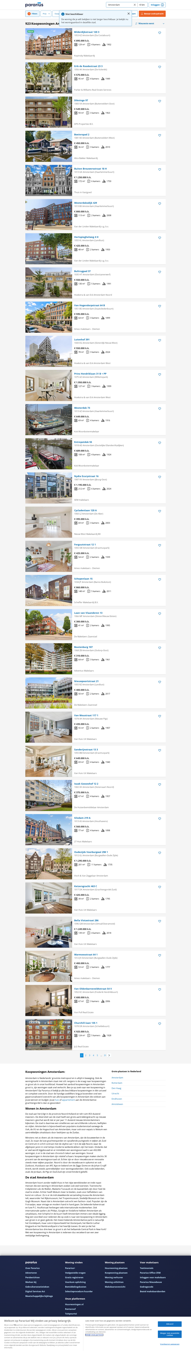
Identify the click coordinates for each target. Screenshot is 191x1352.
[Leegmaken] (134, 4)
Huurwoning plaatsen (116, 1268)
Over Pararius (32, 1268)
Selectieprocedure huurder (79, 1291)
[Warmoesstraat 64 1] (48, 966)
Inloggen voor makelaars (153, 1277)
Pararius (34, 4)
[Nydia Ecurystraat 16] (48, 487)
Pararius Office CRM (150, 1272)
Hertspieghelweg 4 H (86, 237)
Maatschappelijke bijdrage (39, 1296)
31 (105, 1055)
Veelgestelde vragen (75, 1272)
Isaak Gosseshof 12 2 (86, 783)
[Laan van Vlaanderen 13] (48, 624)
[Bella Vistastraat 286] (48, 932)
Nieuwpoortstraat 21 (86, 681)
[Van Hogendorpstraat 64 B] (48, 317)
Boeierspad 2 (81, 134)
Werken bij (30, 1282)
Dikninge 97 (81, 100)
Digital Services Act (35, 1291)
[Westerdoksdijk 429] (48, 214)
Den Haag (116, 1088)
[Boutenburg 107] (48, 658)
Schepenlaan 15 (83, 578)
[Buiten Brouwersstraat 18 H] (48, 180)
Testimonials (146, 1268)
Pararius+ (70, 1268)
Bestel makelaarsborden (152, 1291)
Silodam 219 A (82, 817)
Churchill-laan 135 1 (85, 1022)
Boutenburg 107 (83, 647)
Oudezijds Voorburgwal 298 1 (91, 852)
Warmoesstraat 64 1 (86, 954)
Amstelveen (117, 1104)
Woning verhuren (114, 1277)
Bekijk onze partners (94, 1335)
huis (57, 1099)
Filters (34, 13)
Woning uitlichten (114, 1282)
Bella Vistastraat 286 (86, 920)
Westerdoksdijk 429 (85, 202)
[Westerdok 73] (48, 419)
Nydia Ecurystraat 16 (86, 476)
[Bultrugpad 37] (48, 282)
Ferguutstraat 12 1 (85, 544)
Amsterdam (117, 1077)
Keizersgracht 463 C (85, 886)
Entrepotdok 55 (83, 442)
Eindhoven (117, 1098)
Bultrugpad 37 (82, 271)
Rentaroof (70, 1309)
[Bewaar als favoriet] (160, 33)
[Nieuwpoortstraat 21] (48, 692)
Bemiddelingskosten (75, 1286)
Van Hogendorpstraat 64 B (89, 305)
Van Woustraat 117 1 (86, 715)
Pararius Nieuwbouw (151, 1282)
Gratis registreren (74, 1277)
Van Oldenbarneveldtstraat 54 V (93, 988)
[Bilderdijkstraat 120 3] (48, 43)
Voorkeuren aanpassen (169, 1344)
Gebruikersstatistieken (37, 1286)
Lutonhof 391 (82, 339)
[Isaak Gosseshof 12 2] (48, 795)
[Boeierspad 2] (48, 146)
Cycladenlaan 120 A (85, 510)
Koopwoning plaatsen (116, 1272)
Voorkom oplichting (75, 1282)
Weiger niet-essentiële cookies (169, 1334)
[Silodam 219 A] (48, 829)
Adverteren (31, 1272)
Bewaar (154, 13)
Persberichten (32, 1277)
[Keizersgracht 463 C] (48, 897)
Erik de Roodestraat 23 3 (88, 66)
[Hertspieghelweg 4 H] (48, 248)
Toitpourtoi (71, 1313)
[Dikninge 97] (48, 112)
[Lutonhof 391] (48, 351)
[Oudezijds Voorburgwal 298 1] (48, 863)
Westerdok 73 (82, 407)
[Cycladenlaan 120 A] (48, 522)
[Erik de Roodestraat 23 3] (48, 77)
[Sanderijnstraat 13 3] (48, 761)
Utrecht (115, 1093)
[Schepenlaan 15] (48, 590)
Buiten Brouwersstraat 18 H (90, 168)
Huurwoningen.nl (74, 1304)
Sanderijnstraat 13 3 (86, 749)
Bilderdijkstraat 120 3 (86, 32)
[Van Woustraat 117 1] (48, 727)
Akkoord (169, 1324)
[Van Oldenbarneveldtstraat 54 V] (48, 1000)
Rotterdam (117, 1082)
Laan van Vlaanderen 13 (88, 612)
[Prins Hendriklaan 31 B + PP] (48, 385)
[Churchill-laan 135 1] (48, 1034)
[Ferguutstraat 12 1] (48, 556)
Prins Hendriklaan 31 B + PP (90, 373)
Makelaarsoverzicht (115, 1286)
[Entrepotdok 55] (48, 453)
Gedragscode (146, 1286)
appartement (68, 1099)
